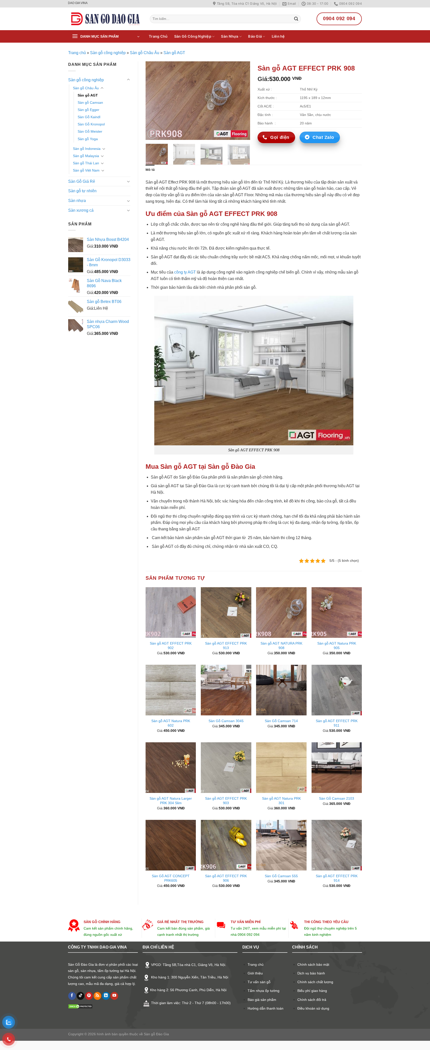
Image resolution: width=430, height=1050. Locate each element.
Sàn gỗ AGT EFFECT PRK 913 (226, 645)
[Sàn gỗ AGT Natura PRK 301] (281, 767)
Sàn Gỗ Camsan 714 (281, 721)
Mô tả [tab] (150, 170)
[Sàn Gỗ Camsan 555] (281, 845)
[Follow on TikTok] (80, 996)
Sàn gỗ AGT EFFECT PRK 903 (226, 800)
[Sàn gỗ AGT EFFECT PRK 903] (226, 767)
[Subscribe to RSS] (97, 996)
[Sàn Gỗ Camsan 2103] (337, 767)
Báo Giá (255, 36)
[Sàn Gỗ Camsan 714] (281, 690)
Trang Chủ (158, 36)
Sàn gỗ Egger (88, 110)
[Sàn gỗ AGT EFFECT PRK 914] (337, 845)
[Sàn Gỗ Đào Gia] (105, 19)
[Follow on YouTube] (114, 996)
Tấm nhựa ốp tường (263, 991)
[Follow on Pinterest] (89, 996)
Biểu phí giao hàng (312, 991)
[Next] (241, 100)
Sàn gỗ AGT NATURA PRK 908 (281, 645)
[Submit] (296, 19)
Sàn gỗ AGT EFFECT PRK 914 (337, 878)
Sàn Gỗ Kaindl (89, 117)
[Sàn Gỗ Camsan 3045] (226, 690)
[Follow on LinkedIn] (106, 996)
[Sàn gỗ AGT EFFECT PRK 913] (226, 612)
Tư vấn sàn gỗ (259, 982)
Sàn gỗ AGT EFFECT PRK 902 (171, 645)
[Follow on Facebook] (72, 996)
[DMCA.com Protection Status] (80, 1006)
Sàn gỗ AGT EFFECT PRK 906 (226, 878)
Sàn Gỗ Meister (90, 131)
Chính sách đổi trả (311, 1000)
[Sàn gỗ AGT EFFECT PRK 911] (337, 690)
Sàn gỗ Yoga (88, 139)
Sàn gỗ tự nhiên (82, 191)
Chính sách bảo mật (313, 964)
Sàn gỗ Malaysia (86, 156)
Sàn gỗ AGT (174, 53)
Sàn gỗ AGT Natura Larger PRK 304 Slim (171, 800)
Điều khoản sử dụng (313, 1008)
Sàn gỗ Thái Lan (86, 163)
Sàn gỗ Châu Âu (144, 53)
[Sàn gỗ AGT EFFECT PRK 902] (171, 612)
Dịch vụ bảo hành (311, 973)
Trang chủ (77, 53)
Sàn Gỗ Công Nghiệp (192, 36)
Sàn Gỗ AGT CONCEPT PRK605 (171, 878)
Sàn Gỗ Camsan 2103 (336, 798)
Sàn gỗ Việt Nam (86, 170)
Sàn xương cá (81, 210)
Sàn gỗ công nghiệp (108, 53)
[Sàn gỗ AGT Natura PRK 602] (171, 690)
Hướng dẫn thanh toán (265, 1008)
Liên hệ (278, 36)
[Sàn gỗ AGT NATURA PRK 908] (281, 612)
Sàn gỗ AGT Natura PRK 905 (336, 645)
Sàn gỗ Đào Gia (156, 1034)
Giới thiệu (255, 973)
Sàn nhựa (77, 200)
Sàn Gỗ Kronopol (91, 124)
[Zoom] (152, 134)
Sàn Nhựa (229, 36)
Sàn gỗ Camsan (90, 102)
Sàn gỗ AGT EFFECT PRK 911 (337, 723)
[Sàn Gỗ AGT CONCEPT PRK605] (171, 845)
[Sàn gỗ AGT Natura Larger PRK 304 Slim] (171, 767)
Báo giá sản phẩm (262, 1000)
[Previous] (154, 100)
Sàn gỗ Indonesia (87, 149)
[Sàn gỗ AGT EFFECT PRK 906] (226, 845)
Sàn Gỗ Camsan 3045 (226, 721)
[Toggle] (128, 80)
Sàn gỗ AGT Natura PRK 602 (170, 723)
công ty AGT (185, 272)
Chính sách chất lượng (315, 982)
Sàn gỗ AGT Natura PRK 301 (281, 800)
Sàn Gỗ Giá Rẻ (81, 181)
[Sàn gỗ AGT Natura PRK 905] (337, 612)
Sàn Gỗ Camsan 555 (281, 876)
